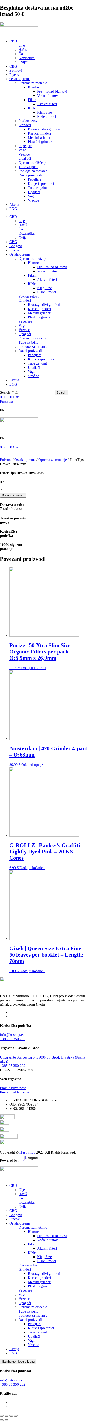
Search (5, 392)
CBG (13, 66)
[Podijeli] (11, 1416)
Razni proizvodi (30, 175)
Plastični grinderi (40, 142)
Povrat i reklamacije (14, 1092)
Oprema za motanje (33, 83)
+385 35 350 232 (12, 1039)
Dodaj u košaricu (13, 495)
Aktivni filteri (47, 104)
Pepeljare (25, 146)
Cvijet (23, 62)
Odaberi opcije (32, 765)
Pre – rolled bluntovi (52, 91)
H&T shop (27, 1152)
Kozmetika (27, 58)
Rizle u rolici (46, 116)
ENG (13, 209)
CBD (13, 41)
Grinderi (25, 125)
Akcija (14, 204)
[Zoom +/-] (2, 1416)
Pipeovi (14, 75)
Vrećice (24, 154)
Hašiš (23, 49)
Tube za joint (28, 167)
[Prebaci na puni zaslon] (6, 1416)
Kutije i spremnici (41, 184)
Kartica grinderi (39, 133)
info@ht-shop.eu (12, 1035)
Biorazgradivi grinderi (44, 129)
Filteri (32, 100)
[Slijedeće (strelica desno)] (6, 1420)
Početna (6, 460)
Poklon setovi (29, 121)
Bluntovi (34, 87)
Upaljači (25, 158)
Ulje (22, 45)
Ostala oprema (19, 79)
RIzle (32, 108)
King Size (44, 112)
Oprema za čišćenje (33, 163)
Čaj (21, 54)
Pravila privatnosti (13, 1088)
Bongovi (15, 70)
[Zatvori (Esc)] (16, 1416)
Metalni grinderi (39, 137)
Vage (22, 150)
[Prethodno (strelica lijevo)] (2, 1420)
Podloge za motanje (33, 171)
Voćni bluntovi (48, 96)
